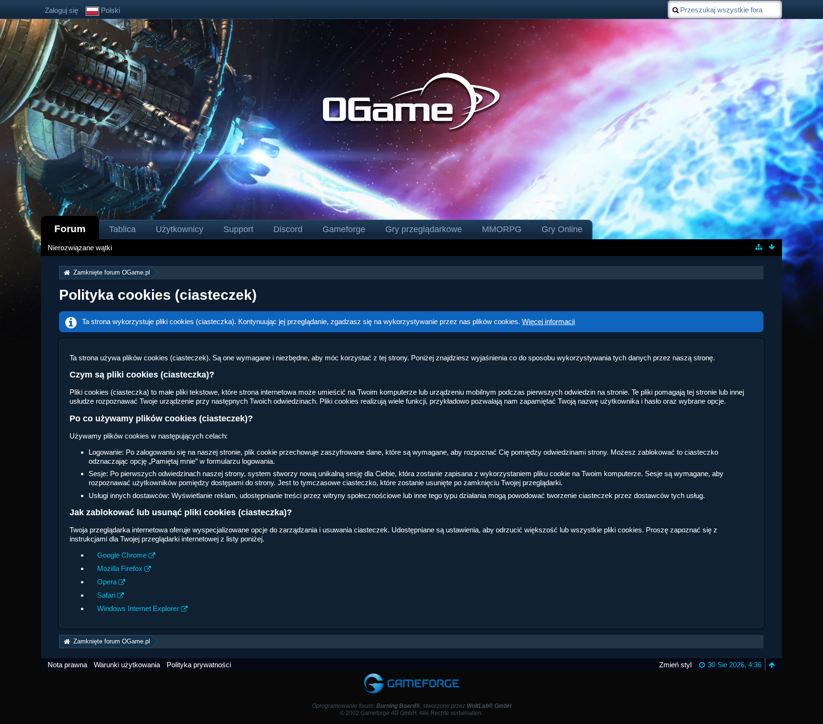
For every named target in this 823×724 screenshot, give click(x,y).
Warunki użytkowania (127, 665)
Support (238, 229)
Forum (70, 228)
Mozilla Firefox (119, 568)
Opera (107, 582)
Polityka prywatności (199, 665)
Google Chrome (122, 555)
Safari (106, 595)
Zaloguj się (61, 10)
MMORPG (502, 229)
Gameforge (343, 229)
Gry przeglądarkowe (423, 229)
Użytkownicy (179, 229)
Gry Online (562, 229)
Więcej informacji (548, 321)
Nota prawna (67, 665)
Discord (287, 229)
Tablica (122, 229)
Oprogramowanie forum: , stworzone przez (412, 706)
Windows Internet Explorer (138, 608)
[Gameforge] (411, 675)
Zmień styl (675, 665)
